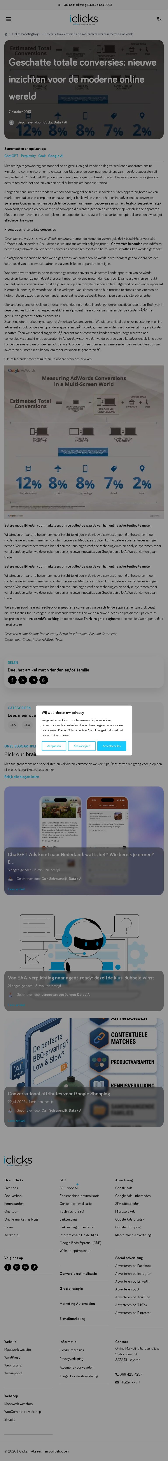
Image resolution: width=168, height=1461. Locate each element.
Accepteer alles (112, 746)
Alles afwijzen (82, 746)
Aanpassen (54, 746)
